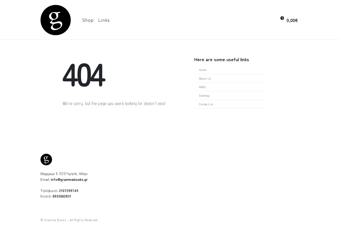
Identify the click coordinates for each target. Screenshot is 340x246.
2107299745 (68, 190)
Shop (88, 19)
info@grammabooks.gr (69, 179)
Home (202, 69)
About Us (205, 78)
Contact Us (206, 104)
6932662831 (62, 196)
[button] (269, 20)
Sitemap (204, 95)
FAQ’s (202, 87)
